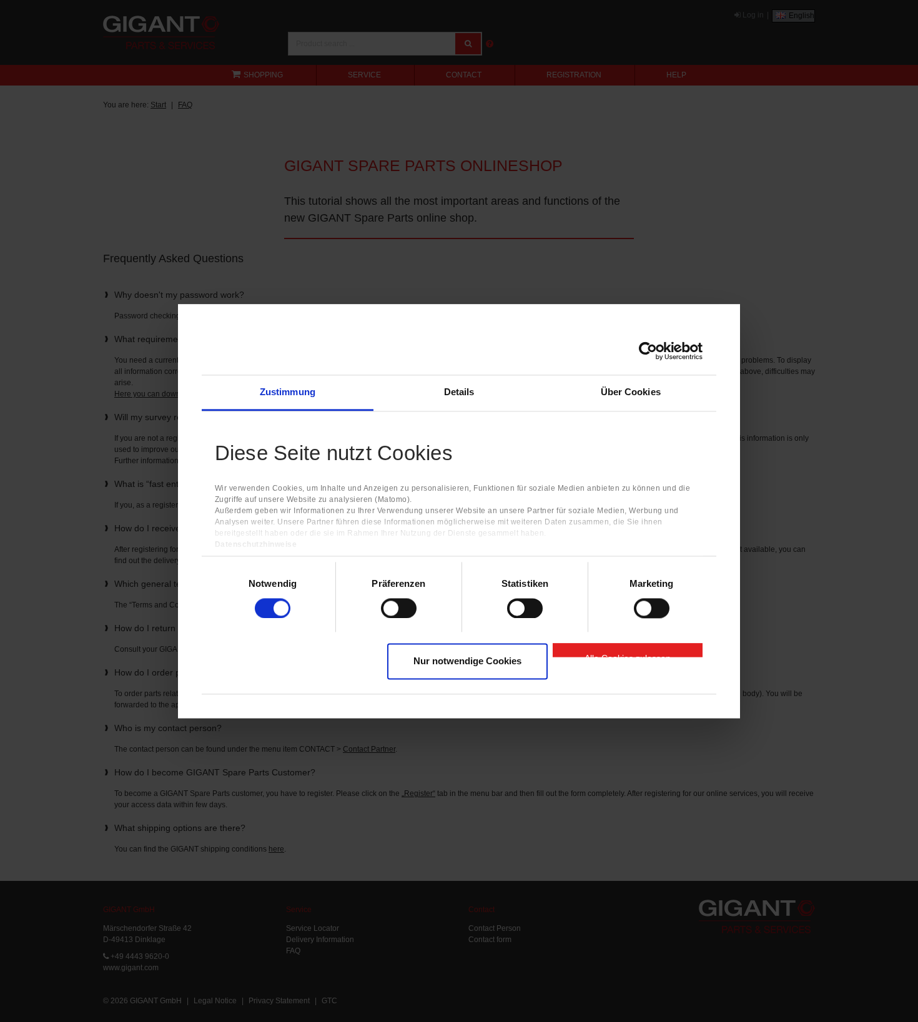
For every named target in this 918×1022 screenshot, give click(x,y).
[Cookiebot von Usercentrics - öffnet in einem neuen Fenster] (648, 350)
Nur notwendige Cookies (467, 661)
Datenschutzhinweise (256, 544)
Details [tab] (459, 391)
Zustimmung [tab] (287, 391)
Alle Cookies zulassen (628, 655)
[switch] (399, 608)
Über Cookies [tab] (631, 391)
